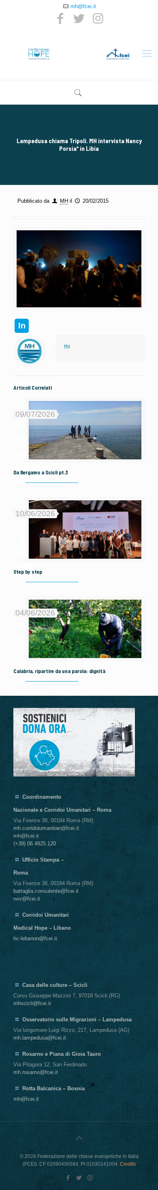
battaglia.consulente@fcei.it (46, 891)
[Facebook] (59, 18)
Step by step (27, 571)
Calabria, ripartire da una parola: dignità (59, 671)
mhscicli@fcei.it (32, 1003)
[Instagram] (98, 18)
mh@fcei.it (83, 6)
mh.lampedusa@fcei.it (39, 1038)
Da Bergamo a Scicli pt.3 (40, 472)
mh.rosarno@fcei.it (35, 1072)
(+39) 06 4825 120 (34, 844)
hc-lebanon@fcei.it (35, 938)
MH (64, 201)
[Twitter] (79, 18)
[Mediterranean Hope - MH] (79, 53)
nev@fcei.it (26, 899)
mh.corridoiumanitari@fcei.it (46, 828)
